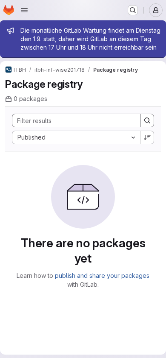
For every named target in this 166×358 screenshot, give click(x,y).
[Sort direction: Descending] (147, 137)
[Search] (147, 120)
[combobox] (76, 137)
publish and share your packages (102, 275)
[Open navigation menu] (24, 10)
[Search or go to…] (133, 10)
